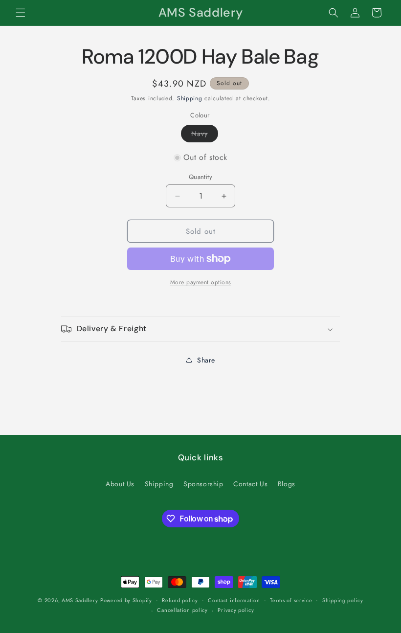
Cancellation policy (182, 610)
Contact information (234, 600)
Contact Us (250, 484)
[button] (20, 12)
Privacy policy (236, 610)
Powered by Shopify (126, 600)
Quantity (200, 176)
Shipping (189, 98)
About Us (120, 484)
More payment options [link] (200, 282)
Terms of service (291, 600)
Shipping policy (342, 600)
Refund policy (180, 600)
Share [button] (206, 360)
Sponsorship (203, 484)
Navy (204, 135)
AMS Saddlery (80, 600)
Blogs (286, 484)
